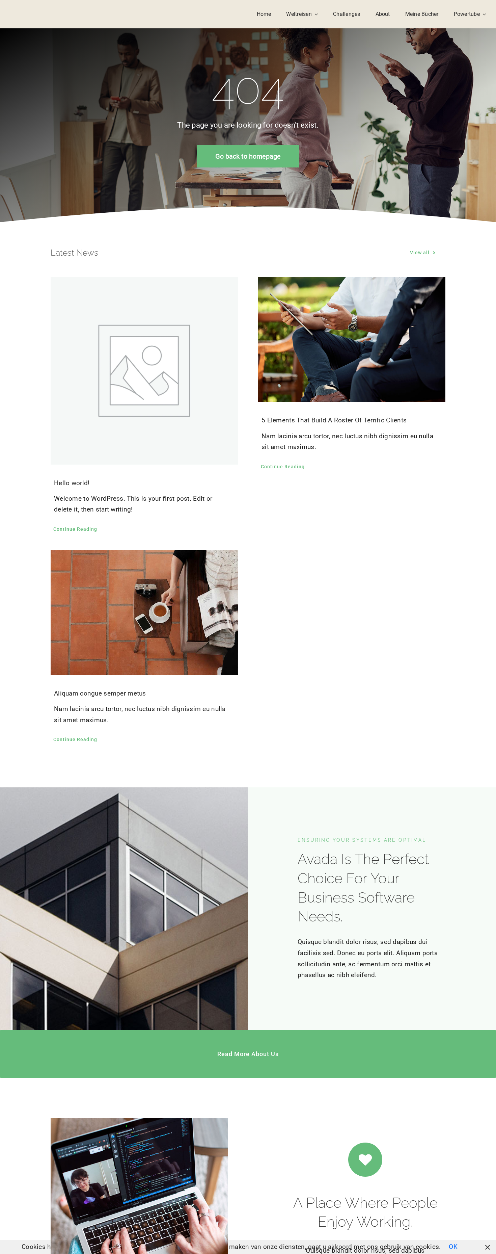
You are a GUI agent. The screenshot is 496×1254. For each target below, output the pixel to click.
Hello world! (71, 483)
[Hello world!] (144, 370)
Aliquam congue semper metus (100, 693)
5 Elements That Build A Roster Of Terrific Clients (334, 420)
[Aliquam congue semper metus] (144, 612)
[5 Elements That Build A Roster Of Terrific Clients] (351, 339)
